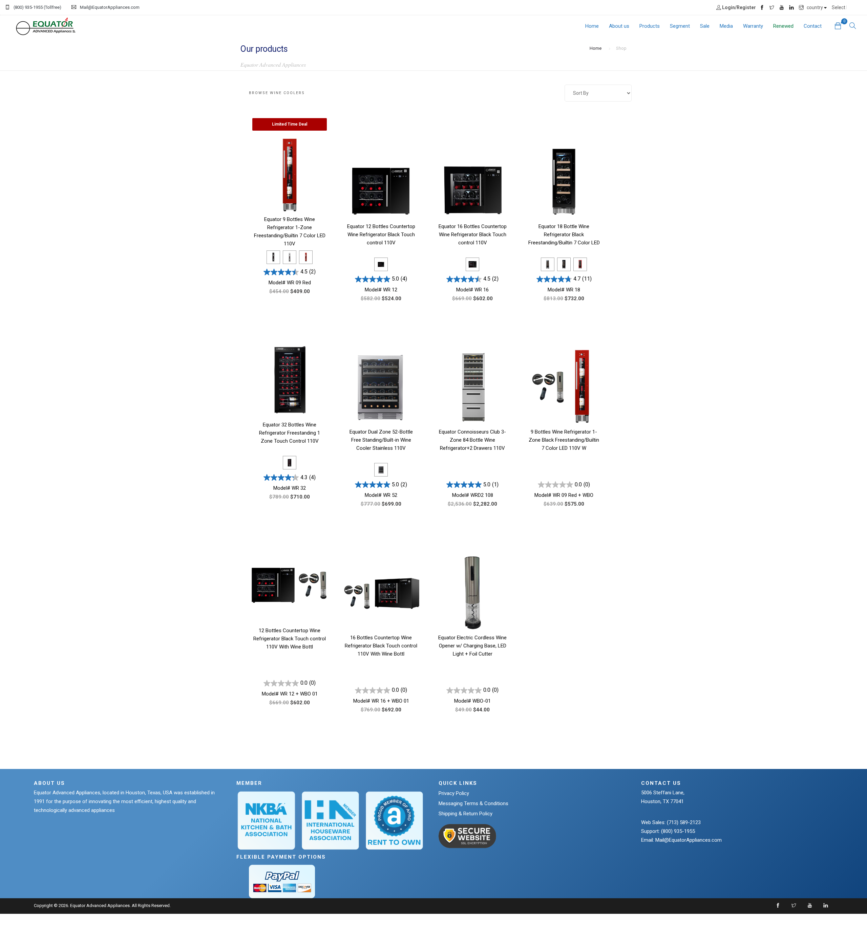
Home (592, 26)
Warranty (753, 26)
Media (726, 26)
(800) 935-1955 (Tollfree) (37, 7)
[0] (837, 26)
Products (649, 26)
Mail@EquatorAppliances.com (110, 7)
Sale (705, 26)
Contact (813, 26)
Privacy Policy (454, 793)
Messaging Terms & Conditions (473, 803)
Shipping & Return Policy (465, 814)
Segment (680, 26)
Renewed (783, 26)
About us (619, 26)
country (815, 7)
